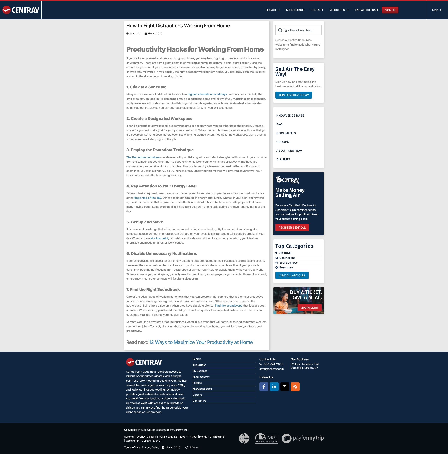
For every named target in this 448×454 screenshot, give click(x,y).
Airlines (283, 159)
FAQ (279, 124)
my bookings (295, 9)
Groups (282, 142)
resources (337, 9)
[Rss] (295, 386)
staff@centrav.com (271, 369)
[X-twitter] (284, 386)
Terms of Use (132, 447)
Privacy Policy (150, 447)
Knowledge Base (367, 9)
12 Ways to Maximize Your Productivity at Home (201, 342)
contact (317, 9)
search (271, 9)
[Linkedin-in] (274, 386)
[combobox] (298, 30)
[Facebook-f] (263, 386)
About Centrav (289, 150)
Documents (286, 133)
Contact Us (199, 400)
